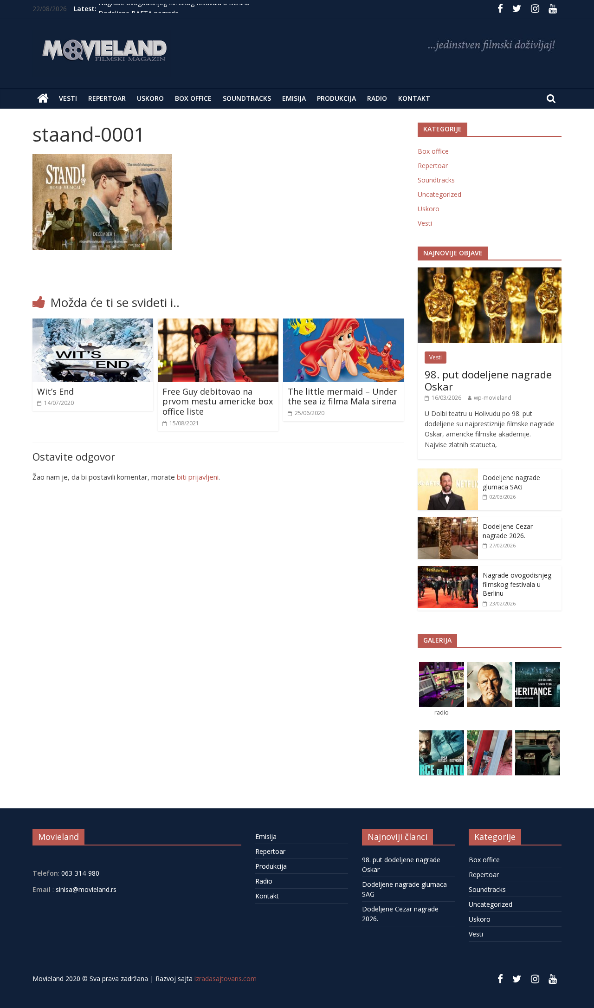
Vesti (68, 98)
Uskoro (150, 98)
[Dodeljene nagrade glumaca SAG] (448, 473)
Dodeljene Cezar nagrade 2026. (508, 531)
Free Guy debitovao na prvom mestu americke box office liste (217, 401)
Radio (377, 98)
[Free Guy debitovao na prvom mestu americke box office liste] (218, 324)
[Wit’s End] (92, 324)
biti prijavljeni (198, 476)
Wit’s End (55, 391)
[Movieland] (42, 98)
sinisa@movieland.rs (86, 889)
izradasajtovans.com (225, 978)
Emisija (294, 98)
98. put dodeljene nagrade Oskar (488, 380)
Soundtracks (247, 98)
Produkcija (336, 98)
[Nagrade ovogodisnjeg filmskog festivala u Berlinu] (448, 570)
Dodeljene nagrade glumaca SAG (511, 482)
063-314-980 (79, 873)
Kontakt (414, 98)
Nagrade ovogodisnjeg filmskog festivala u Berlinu (174, 8)
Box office (193, 98)
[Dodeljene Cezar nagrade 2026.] (448, 522)
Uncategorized (439, 194)
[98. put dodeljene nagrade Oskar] (490, 272)
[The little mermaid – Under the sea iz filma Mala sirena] (343, 324)
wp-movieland (492, 398)
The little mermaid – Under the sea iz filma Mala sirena (342, 396)
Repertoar (107, 98)
